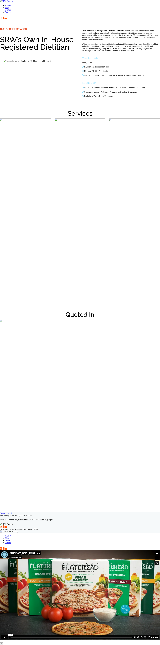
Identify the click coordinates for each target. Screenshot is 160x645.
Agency (8, 5)
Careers (8, 12)
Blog (7, 8)
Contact (8, 10)
